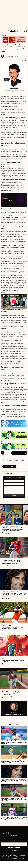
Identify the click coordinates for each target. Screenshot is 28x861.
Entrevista (15, 460)
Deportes (6, 624)
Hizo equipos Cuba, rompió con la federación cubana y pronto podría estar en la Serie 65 (14, 693)
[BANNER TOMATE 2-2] (14, 39)
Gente (17, 526)
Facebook (13, 399)
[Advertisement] (14, 15)
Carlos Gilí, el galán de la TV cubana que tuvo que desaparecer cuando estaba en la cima (14, 595)
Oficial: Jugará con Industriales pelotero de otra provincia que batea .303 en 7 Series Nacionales (13, 761)
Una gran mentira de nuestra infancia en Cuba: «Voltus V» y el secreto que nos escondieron (14, 660)
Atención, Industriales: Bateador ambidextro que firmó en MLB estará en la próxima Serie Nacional (14, 562)
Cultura (9, 460)
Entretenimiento (12, 526)
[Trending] (26, 571)
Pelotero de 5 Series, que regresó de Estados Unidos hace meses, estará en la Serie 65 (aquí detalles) (13, 627)
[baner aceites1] (14, 434)
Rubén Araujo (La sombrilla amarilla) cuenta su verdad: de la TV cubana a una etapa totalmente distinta (13, 529)
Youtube (3, 401)
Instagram (21, 399)
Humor (22, 460)
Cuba (3, 460)
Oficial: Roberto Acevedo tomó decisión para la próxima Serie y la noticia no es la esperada (13, 742)
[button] (1, 31)
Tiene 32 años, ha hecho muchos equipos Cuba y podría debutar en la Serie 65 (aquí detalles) (14, 819)
